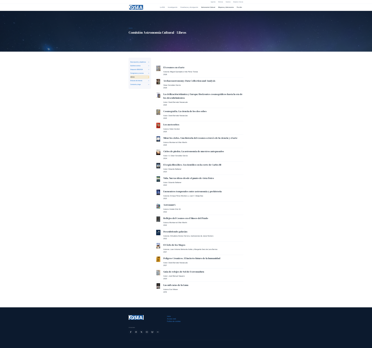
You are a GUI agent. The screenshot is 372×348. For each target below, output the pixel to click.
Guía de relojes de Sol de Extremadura (183, 271)
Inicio (169, 316)
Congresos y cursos (137, 73)
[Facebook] (131, 332)
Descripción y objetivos (138, 62)
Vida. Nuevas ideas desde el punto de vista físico (188, 178)
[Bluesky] (152, 332)
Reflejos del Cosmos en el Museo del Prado (185, 218)
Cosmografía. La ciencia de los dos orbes (185, 111)
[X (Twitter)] (141, 332)
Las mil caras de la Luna (175, 285)
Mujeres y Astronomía (226, 7)
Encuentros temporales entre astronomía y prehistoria (192, 191)
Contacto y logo (135, 84)
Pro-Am (239, 7)
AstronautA (169, 204)
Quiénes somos (135, 65)
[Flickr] (158, 332)
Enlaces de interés (136, 80)
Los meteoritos (171, 124)
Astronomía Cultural (208, 7)
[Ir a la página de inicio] (136, 7)
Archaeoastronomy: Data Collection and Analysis (189, 80)
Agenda (213, 2)
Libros (132, 77)
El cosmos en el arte (174, 67)
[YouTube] (147, 332)
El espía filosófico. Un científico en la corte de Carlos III (192, 164)
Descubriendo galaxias (175, 231)
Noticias (220, 2)
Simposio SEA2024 (136, 69)
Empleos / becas (238, 2)
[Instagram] (136, 332)
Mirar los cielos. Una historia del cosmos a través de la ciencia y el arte (200, 138)
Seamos (228, 2)
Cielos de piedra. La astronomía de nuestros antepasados (193, 151)
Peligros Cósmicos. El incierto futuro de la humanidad (191, 258)
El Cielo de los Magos (174, 244)
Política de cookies (174, 321)
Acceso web (171, 319)
